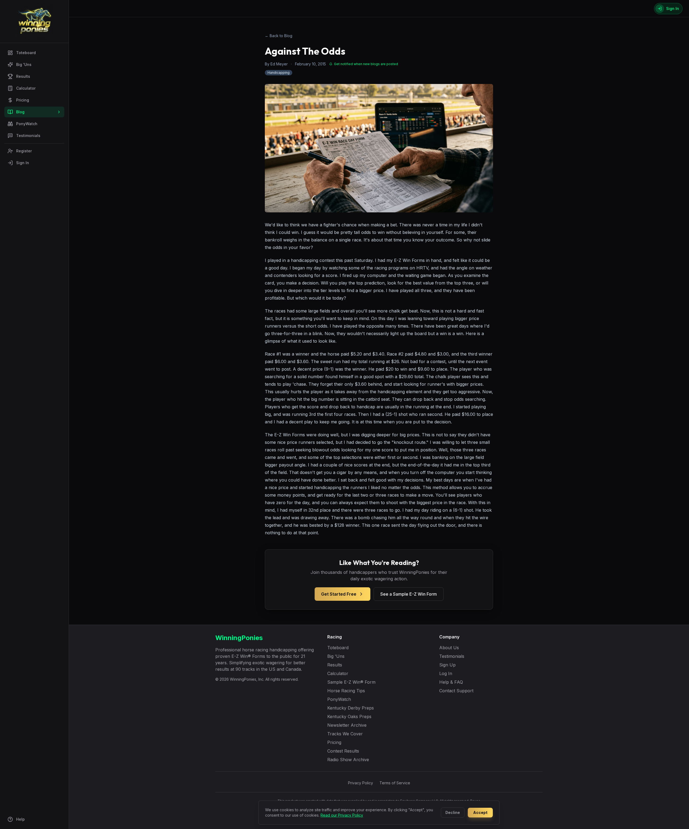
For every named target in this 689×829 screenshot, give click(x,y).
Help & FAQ (451, 682)
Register (24, 151)
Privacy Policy (360, 783)
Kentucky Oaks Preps (349, 716)
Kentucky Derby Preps (350, 708)
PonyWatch (26, 123)
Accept (480, 812)
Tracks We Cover (345, 733)
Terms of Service (394, 783)
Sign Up (447, 665)
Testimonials (28, 135)
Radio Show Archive (348, 759)
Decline (452, 812)
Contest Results (343, 751)
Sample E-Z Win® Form (351, 682)
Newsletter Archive (347, 725)
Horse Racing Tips (346, 690)
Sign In (22, 162)
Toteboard (26, 52)
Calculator (26, 88)
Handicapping (279, 73)
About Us (449, 647)
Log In (445, 673)
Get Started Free (338, 594)
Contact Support (456, 690)
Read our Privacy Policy (342, 815)
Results (23, 76)
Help (20, 819)
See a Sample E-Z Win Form (408, 594)
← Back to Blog (278, 35)
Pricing (22, 100)
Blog (20, 112)
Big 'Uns (23, 64)
